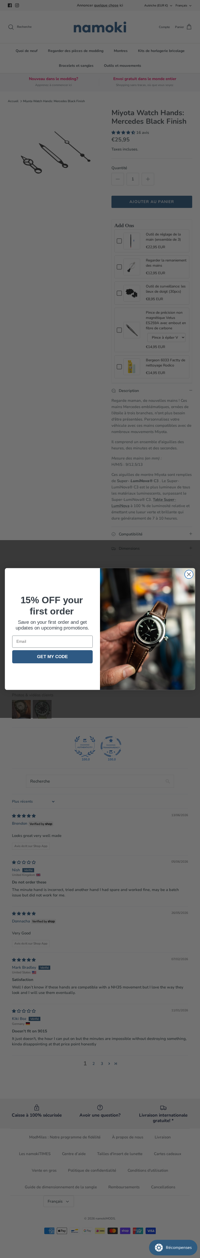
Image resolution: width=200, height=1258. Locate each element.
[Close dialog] (189, 574)
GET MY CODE (52, 656)
